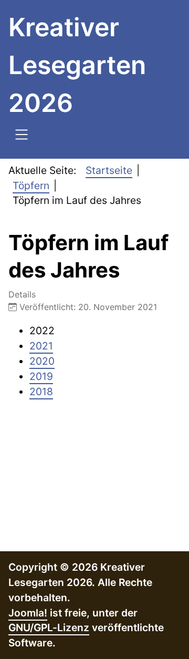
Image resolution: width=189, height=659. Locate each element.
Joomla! (27, 612)
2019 (41, 376)
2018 (41, 391)
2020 (42, 361)
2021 (41, 345)
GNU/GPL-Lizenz (48, 627)
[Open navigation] (21, 136)
